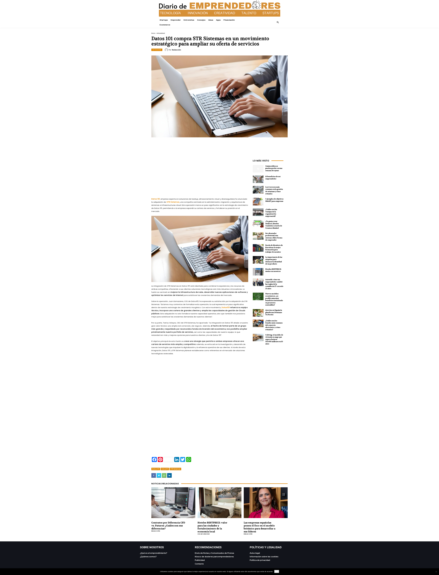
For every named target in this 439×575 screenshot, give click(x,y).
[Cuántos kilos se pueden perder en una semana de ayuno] (258, 169)
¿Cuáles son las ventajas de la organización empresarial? (271, 212)
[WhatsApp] (164, 475)
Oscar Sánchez (204, 534)
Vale (276, 571)
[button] (278, 22)
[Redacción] (167, 50)
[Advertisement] (200, 174)
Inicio (153, 33)
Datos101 (164, 469)
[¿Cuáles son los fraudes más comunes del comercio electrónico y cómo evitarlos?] (258, 323)
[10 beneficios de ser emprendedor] (258, 179)
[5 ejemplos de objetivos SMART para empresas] (258, 201)
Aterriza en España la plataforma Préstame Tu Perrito (273, 312)
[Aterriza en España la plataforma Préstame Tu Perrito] (258, 313)
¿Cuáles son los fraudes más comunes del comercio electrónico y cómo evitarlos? (273, 325)
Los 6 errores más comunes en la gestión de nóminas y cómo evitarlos (274, 190)
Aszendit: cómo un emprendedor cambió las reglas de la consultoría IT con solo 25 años (274, 283)
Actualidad (161, 33)
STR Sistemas (175, 469)
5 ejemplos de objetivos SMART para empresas (274, 200)
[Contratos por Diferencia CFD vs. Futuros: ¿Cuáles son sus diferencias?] (173, 502)
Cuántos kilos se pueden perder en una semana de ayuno (273, 168)
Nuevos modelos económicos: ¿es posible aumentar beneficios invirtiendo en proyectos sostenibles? (274, 299)
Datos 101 (155, 469)
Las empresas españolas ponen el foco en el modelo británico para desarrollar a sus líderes (259, 527)
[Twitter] (159, 475)
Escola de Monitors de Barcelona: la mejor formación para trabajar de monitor (274, 248)
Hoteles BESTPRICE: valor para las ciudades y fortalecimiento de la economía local (212, 527)
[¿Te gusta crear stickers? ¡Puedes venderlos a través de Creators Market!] (258, 224)
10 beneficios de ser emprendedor (273, 177)
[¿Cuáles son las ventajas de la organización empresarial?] (258, 212)
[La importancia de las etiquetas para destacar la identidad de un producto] (258, 260)
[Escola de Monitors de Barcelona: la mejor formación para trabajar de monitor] (258, 248)
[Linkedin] (169, 475)
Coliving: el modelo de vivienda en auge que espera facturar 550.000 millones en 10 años (274, 339)
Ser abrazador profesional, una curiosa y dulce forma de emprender (273, 236)
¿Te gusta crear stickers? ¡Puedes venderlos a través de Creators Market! (273, 224)
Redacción (176, 50)
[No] (436, 572)
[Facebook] (153, 475)
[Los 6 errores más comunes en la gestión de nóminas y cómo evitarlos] (258, 189)
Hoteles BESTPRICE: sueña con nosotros (273, 270)
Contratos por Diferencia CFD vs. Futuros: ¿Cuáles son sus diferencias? (168, 525)
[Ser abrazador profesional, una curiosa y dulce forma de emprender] (258, 236)
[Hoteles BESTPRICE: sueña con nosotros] (258, 272)
